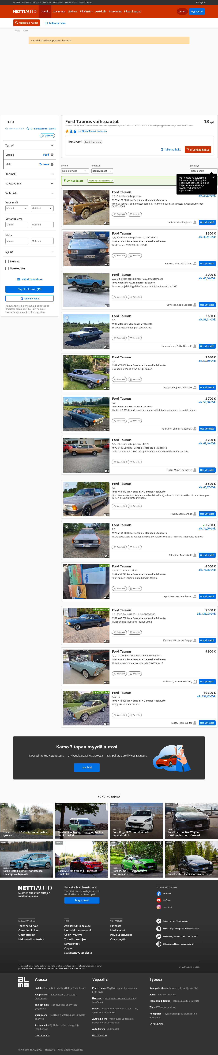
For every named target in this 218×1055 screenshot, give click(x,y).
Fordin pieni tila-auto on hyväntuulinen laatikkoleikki (81, 821)
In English (200, 2)
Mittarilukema (14, 219)
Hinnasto (115, 925)
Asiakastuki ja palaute (77, 925)
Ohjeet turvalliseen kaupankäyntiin (179, 944)
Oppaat (68, 948)
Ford (17, 30)
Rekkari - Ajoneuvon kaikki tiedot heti (180, 936)
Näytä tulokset (29, 289)
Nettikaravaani (71, 2)
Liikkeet (72, 11)
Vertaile (136, 214)
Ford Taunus (139, 207)
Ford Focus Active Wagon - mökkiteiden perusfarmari (191, 821)
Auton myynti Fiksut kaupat (175, 921)
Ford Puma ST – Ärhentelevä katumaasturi (136, 859)
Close (213, 177)
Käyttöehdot (71, 943)
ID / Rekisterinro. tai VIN (43, 128)
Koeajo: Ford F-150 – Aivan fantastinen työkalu (26, 821)
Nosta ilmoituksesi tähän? (101, 180)
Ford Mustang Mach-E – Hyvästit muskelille (81, 859)
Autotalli (16, 2)
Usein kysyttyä (73, 934)
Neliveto (15, 261)
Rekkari (82, 2)
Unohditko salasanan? (77, 930)
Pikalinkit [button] (85, 11)
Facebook (167, 893)
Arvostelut (115, 11)
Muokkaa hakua (28, 23)
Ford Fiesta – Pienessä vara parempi (191, 859)
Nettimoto (26, 2)
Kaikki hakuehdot (32, 279)
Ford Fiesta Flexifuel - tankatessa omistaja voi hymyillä (26, 859)
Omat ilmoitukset (28, 930)
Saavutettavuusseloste (78, 952)
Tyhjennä (48, 135)
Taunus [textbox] (48, 163)
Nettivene (37, 2)
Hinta (8, 235)
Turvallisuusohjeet (75, 939)
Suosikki (121, 214)
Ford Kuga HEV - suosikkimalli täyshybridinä (136, 821)
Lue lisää (87, 767)
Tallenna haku (57, 23)
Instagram (167, 906)
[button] (75, 168)
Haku (47, 11)
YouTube (167, 900)
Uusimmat (59, 11)
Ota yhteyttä (207, 222)
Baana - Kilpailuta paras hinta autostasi (181, 928)
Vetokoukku (17, 268)
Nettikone (46, 2)
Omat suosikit (26, 934)
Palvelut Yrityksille (121, 934)
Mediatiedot (117, 930)
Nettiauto (24, 11)
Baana (89, 2)
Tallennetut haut (28, 925)
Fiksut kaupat (132, 11)
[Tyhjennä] (53, 154)
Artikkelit (100, 11)
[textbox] (27, 154)
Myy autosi (197, 11)
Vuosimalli (11, 202)
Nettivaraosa (58, 2)
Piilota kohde (67, 193)
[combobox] (29, 154)
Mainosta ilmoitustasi (31, 939)
